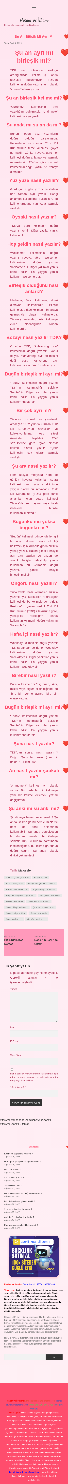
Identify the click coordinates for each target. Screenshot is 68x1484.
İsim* (12, 1027)
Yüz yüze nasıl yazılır (36, 919)
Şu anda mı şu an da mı (43, 907)
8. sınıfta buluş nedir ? (14, 1177)
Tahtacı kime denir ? (13, 1185)
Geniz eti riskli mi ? (12, 1169)
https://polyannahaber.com (15, 1120)
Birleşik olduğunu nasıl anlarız (41, 883)
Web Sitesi (15, 1055)
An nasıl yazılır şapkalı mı (17, 877)
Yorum (13, 989)
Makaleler (25, 870)
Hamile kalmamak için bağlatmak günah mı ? (24, 1193)
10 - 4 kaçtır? (18, 1087)
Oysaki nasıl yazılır (14, 901)
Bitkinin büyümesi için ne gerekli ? (19, 1201)
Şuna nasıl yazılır (14, 919)
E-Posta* (14, 1041)
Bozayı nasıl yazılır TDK (16, 889)
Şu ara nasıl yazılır (39, 913)
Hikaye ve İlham (34, 20)
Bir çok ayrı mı (40, 877)
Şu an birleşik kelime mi (17, 907)
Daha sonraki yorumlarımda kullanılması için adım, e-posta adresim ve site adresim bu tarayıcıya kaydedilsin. (34, 1077)
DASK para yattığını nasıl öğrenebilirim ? (22, 1162)
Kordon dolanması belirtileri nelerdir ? (21, 1225)
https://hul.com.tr (9, 1124)
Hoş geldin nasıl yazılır (50, 895)
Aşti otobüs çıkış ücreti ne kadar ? (19, 1217)
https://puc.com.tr (41, 1120)
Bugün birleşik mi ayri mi (44, 889)
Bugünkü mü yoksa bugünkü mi (20, 895)
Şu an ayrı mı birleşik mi (39, 901)
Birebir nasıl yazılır (14, 883)
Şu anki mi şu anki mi (15, 913)
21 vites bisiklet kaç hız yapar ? (18, 1209)
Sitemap (24, 1124)
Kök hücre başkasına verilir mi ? (18, 1154)
